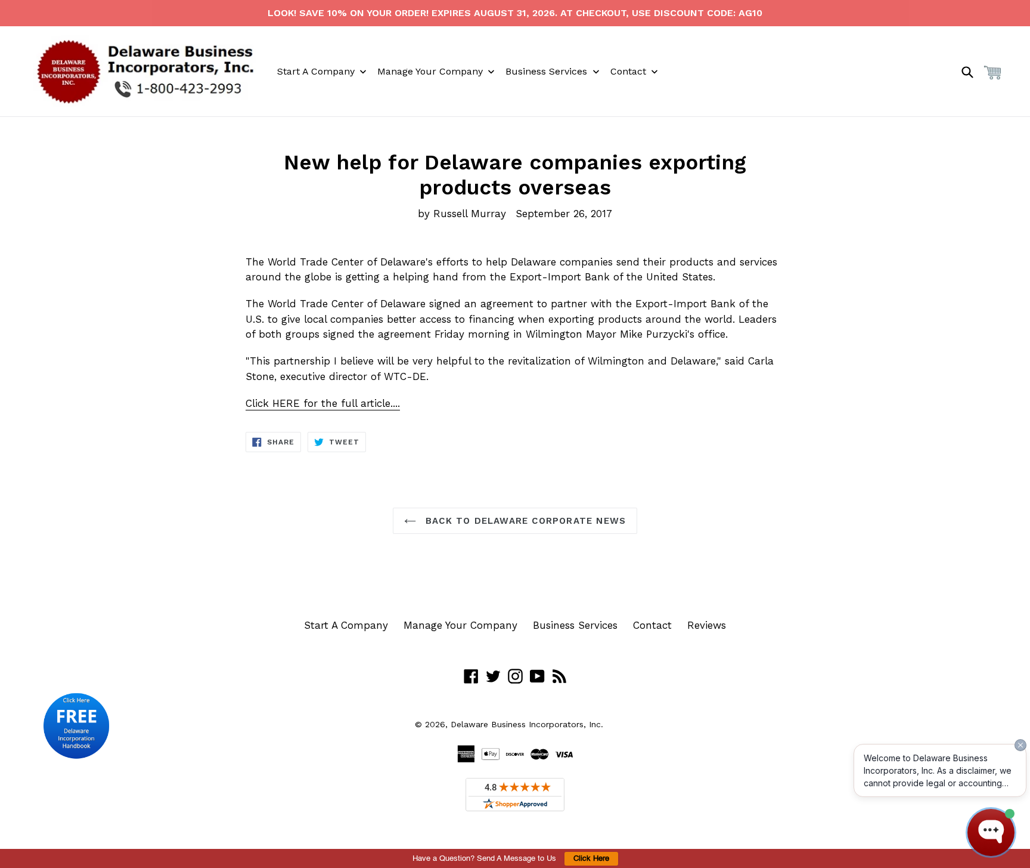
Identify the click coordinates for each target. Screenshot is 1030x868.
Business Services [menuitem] (546, 71)
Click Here (591, 859)
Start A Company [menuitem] (316, 71)
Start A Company (346, 625)
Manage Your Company (460, 625)
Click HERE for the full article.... (323, 403)
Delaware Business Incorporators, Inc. (527, 724)
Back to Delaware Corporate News (524, 520)
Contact (652, 625)
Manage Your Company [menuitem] (430, 71)
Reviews (706, 625)
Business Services (575, 625)
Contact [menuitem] (628, 71)
